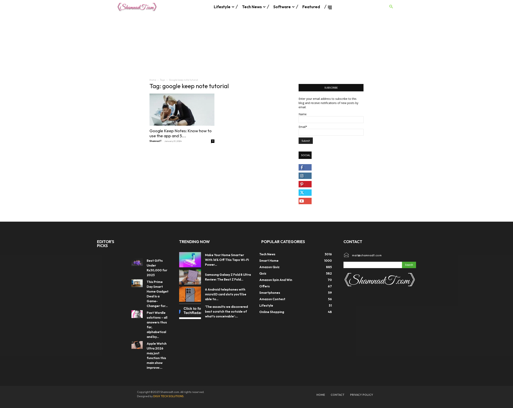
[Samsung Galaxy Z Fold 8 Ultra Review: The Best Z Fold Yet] (190, 277)
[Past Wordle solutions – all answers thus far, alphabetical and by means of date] (137, 314)
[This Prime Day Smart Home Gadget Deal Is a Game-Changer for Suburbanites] (137, 283)
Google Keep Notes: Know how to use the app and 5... (180, 133)
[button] (391, 7)
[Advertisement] (256, 44)
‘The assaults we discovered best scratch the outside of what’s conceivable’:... (226, 311)
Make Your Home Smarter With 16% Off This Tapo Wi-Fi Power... (227, 260)
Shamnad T (155, 141)
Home (152, 79)
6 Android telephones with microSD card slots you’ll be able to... (225, 294)
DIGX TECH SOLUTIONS (168, 396)
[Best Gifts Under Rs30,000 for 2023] (137, 262)
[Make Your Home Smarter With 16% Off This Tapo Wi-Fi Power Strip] (190, 259)
